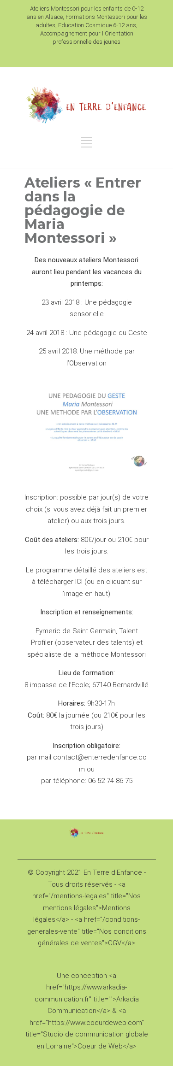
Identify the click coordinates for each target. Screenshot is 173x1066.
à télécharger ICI (57, 581)
